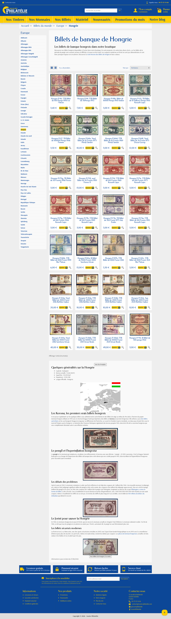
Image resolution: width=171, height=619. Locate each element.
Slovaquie (24, 215)
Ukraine (23, 244)
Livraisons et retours (31, 595)
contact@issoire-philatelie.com (142, 604)
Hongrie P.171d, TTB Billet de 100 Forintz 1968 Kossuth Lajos (113, 180)
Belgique (24, 69)
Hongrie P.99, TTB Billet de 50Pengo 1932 (87, 99)
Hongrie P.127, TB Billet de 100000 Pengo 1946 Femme (60, 140)
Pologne (23, 196)
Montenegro (25, 180)
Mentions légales (101, 595)
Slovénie (24, 218)
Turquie (23, 241)
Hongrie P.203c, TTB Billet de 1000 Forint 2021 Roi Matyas (139, 260)
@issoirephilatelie (136, 607)
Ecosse (23, 95)
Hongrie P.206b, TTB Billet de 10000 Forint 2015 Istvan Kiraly (87, 340)
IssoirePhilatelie (136, 609)
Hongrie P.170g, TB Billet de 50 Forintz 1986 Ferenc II (60, 180)
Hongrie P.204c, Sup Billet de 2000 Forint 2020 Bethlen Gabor (139, 300)
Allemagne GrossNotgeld (29, 57)
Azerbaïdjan (25, 66)
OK (120, 10)
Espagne (23, 98)
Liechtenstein (25, 155)
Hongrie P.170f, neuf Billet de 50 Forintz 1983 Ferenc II (87, 180)
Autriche (24, 63)
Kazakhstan (25, 149)
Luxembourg (25, 161)
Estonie (23, 101)
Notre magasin (100, 598)
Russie (23, 209)
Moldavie (24, 174)
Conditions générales (31, 604)
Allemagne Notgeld (27, 54)
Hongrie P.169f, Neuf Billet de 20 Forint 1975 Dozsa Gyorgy (140, 140)
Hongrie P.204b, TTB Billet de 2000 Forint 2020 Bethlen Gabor (113, 300)
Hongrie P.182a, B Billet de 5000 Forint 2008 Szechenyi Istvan (87, 260)
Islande (23, 139)
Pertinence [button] (134, 68)
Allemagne (24, 44)
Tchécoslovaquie (26, 234)
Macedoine (24, 164)
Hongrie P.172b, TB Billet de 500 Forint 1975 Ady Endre (113, 220)
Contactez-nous (10, 2)
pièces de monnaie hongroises (127, 534)
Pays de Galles (26, 193)
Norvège (23, 183)
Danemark (24, 92)
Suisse (23, 228)
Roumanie (24, 206)
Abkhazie (24, 38)
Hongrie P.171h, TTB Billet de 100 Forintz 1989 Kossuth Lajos (87, 220)
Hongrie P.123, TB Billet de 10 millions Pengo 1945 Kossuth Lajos (139, 100)
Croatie (23, 88)
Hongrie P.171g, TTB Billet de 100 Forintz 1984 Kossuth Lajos (60, 220)
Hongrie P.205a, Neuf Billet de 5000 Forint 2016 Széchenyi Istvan (61, 340)
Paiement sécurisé (30, 601)
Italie (22, 142)
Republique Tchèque (28, 202)
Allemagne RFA (26, 50)
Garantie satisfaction (32, 598)
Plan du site (99, 601)
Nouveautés (64, 598)
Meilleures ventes (65, 601)
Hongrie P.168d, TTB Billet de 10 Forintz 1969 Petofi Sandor (113, 140)
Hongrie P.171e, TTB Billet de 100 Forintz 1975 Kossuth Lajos (139, 180)
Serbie (23, 212)
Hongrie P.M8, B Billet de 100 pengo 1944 (139, 339)
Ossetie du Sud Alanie (28, 187)
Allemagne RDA (26, 47)
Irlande (23, 133)
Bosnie (23, 79)
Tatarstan (24, 231)
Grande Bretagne (26, 117)
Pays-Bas (24, 190)
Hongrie (23, 130)
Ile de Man (24, 171)
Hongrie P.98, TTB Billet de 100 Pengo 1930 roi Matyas (61, 100)
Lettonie (24, 152)
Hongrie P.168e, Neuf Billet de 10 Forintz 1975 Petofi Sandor (87, 140)
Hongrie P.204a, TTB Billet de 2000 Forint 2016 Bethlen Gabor (87, 300)
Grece (23, 123)
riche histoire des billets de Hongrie (98, 54)
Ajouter (61, 108)
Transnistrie (25, 237)
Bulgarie (23, 82)
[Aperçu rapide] (70, 108)
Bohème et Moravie (27, 76)
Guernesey (24, 126)
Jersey (23, 145)
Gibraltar (24, 114)
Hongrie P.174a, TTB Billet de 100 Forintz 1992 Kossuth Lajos (140, 220)
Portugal (23, 199)
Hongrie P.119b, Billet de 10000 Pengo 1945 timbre (113, 99)
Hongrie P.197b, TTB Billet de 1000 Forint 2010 (113, 259)
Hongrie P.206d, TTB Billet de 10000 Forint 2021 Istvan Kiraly (113, 340)
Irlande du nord (26, 136)
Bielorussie (24, 73)
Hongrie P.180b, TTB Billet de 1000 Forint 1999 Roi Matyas (60, 260)
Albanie (23, 41)
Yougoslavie (25, 247)
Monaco (23, 177)
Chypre (23, 85)
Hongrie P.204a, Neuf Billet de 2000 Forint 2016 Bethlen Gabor (61, 300)
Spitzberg (24, 221)
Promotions (64, 595)
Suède (23, 225)
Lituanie (24, 158)
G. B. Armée (25, 120)
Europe (25, 32)
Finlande (24, 107)
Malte (23, 168)
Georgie (23, 111)
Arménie (24, 60)
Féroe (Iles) (25, 104)
